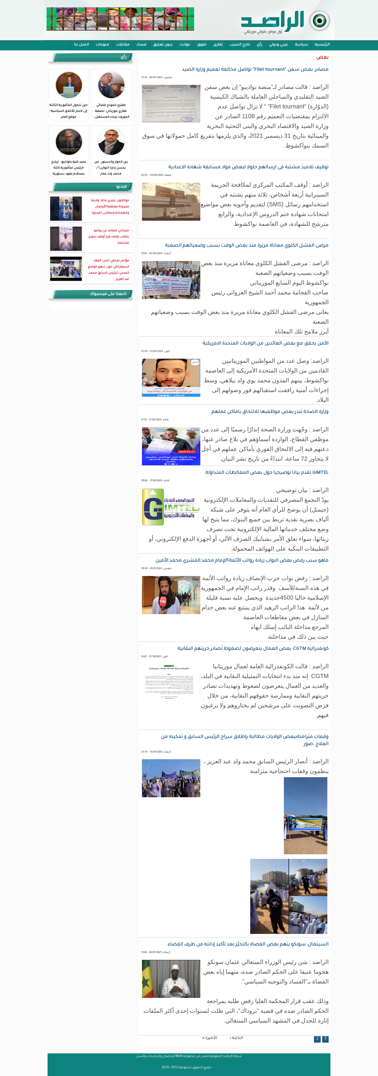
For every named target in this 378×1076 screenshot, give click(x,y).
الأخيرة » (209, 1038)
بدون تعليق (163, 45)
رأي (259, 45)
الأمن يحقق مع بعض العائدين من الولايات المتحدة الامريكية (266, 343)
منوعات (102, 45)
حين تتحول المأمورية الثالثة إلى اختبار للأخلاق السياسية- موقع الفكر (69, 111)
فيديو (121, 186)
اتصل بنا (81, 45)
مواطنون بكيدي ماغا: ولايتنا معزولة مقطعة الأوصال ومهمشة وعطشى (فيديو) (110, 207)
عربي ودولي (278, 45)
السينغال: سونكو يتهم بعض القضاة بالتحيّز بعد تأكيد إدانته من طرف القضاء (248, 944)
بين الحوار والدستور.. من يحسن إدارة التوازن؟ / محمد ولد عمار (111, 168)
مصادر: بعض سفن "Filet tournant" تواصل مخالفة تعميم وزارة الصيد (255, 69)
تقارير (218, 45)
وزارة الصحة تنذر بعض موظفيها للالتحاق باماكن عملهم (270, 412)
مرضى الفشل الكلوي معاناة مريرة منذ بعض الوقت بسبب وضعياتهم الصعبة (247, 245)
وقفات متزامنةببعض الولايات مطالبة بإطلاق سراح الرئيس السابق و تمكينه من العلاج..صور (245, 741)
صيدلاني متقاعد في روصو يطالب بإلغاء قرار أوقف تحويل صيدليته (108, 237)
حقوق (202, 45)
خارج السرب (240, 45)
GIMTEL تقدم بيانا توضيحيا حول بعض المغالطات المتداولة (267, 473)
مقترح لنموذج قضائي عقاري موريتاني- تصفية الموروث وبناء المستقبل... (111, 111)
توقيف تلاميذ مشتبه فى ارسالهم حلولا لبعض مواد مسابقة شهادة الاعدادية (248, 167)
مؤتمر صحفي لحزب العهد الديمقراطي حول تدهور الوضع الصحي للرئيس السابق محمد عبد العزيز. (108, 270)
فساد (141, 45)
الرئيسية (322, 45)
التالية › (236, 1038)
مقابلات (123, 45)
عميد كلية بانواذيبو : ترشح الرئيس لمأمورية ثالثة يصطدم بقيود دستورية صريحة (68, 171)
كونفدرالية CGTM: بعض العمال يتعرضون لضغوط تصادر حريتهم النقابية (253, 649)
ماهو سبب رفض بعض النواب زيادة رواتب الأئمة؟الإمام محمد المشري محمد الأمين (242, 560)
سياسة (301, 45)
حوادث (184, 45)
